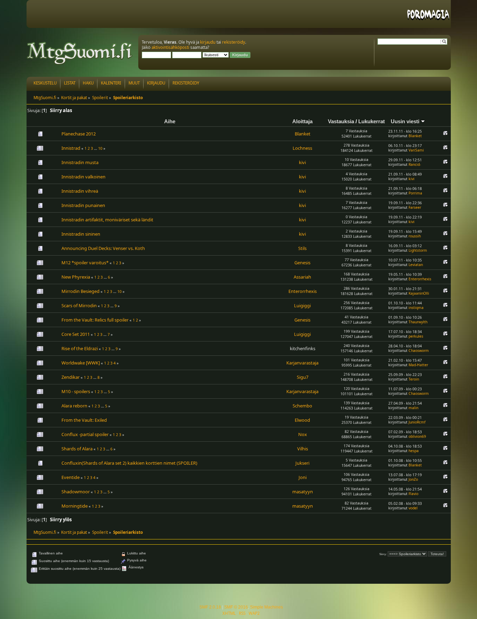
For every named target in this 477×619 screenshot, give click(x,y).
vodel (413, 508)
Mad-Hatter (418, 364)
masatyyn (302, 491)
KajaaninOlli (419, 293)
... (96, 148)
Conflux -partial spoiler (85, 434)
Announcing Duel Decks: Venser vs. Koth (103, 248)
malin (413, 407)
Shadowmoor (75, 491)
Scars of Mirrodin (79, 305)
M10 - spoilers (75, 391)
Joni (303, 477)
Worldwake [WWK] (80, 363)
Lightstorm (418, 250)
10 (100, 148)
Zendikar (70, 377)
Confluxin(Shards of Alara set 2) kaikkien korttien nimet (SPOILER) (129, 463)
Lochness (302, 148)
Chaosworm (419, 350)
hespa (414, 450)
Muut (134, 83)
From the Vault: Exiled (84, 420)
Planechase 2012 (78, 134)
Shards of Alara (77, 448)
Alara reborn (74, 406)
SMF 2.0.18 (210, 607)
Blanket (302, 134)
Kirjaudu (156, 83)
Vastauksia (341, 121)
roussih (415, 236)
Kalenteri (111, 83)
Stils (302, 248)
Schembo (302, 406)
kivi (302, 162)
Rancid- (415, 164)
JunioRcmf (417, 422)
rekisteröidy (233, 42)
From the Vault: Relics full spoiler (95, 320)
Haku (88, 83)
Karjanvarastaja (302, 363)
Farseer (415, 207)
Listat (69, 83)
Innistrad (70, 148)
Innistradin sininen (80, 234)
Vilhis (302, 448)
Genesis (302, 262)
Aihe (169, 121)
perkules (416, 336)
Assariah (302, 277)
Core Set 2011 (75, 334)
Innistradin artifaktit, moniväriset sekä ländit (107, 219)
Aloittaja (302, 121)
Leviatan (416, 264)
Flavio (413, 493)
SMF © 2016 (236, 607)
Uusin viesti (406, 121)
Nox (302, 434)
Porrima (415, 193)
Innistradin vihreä (79, 191)
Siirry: (383, 554)
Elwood (302, 420)
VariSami (416, 150)
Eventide (70, 477)
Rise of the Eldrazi (79, 348)
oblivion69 (417, 436)
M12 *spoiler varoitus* (85, 262)
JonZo (413, 479)
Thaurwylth (418, 321)
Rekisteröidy (186, 83)
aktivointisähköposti (170, 47)
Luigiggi (302, 305)
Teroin (414, 379)
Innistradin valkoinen (83, 177)
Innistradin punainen (83, 205)
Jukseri (302, 463)
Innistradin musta (79, 162)
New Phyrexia (75, 277)
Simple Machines (266, 607)
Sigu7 (302, 377)
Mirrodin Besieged (80, 291)
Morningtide (74, 506)
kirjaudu (207, 42)
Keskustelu (45, 83)
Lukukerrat (371, 121)
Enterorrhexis (420, 279)
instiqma (416, 307)
